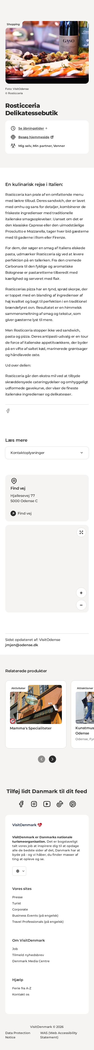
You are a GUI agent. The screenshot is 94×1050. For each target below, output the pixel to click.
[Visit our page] (34, 804)
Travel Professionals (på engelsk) (38, 922)
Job (15, 949)
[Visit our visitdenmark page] (47, 804)
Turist (16, 903)
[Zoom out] (81, 605)
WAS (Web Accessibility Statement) (58, 1035)
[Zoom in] (81, 593)
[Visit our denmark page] (21, 804)
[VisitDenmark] (27, 825)
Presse (17, 897)
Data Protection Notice (17, 1035)
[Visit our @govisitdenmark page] (60, 804)
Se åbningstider (31, 128)
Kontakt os (20, 994)
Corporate (20, 909)
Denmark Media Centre (31, 961)
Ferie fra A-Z (21, 988)
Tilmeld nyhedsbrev (28, 955)
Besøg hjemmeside (33, 137)
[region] (47, 568)
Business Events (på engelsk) (35, 916)
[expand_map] (81, 532)
